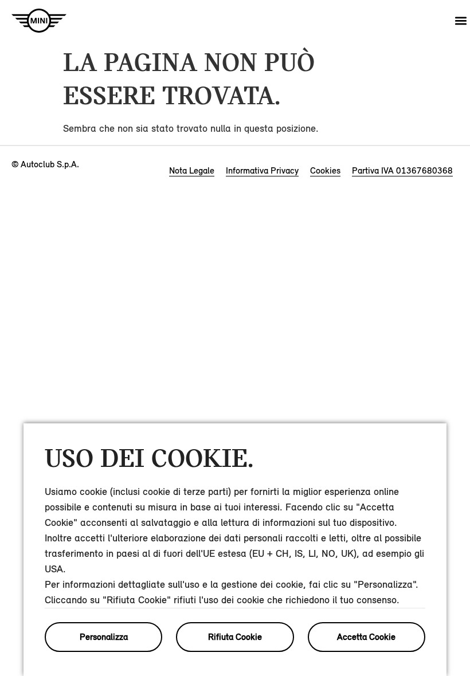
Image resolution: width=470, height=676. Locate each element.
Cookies (325, 170)
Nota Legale (191, 170)
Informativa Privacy (262, 170)
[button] (460, 20)
